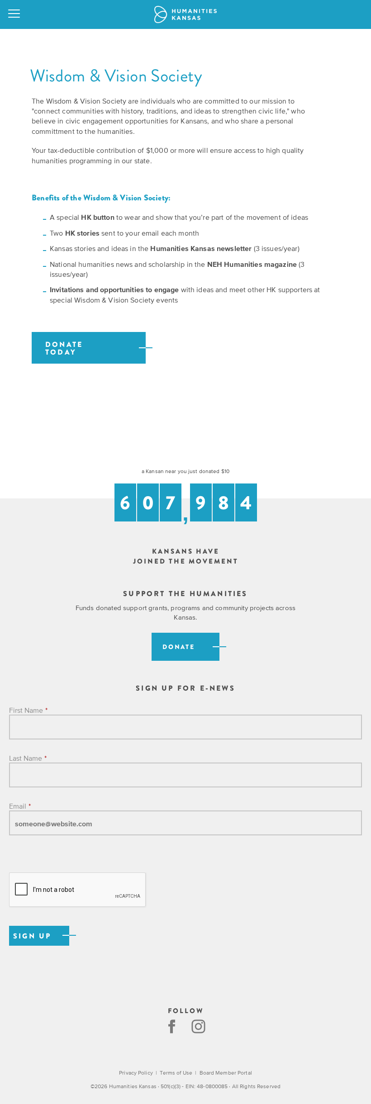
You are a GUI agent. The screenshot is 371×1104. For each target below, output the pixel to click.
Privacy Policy (136, 1073)
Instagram (199, 1026)
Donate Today (64, 348)
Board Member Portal (226, 1073)
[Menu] (14, 14)
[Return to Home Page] (185, 14)
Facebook (172, 1026)
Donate (178, 647)
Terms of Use (176, 1073)
